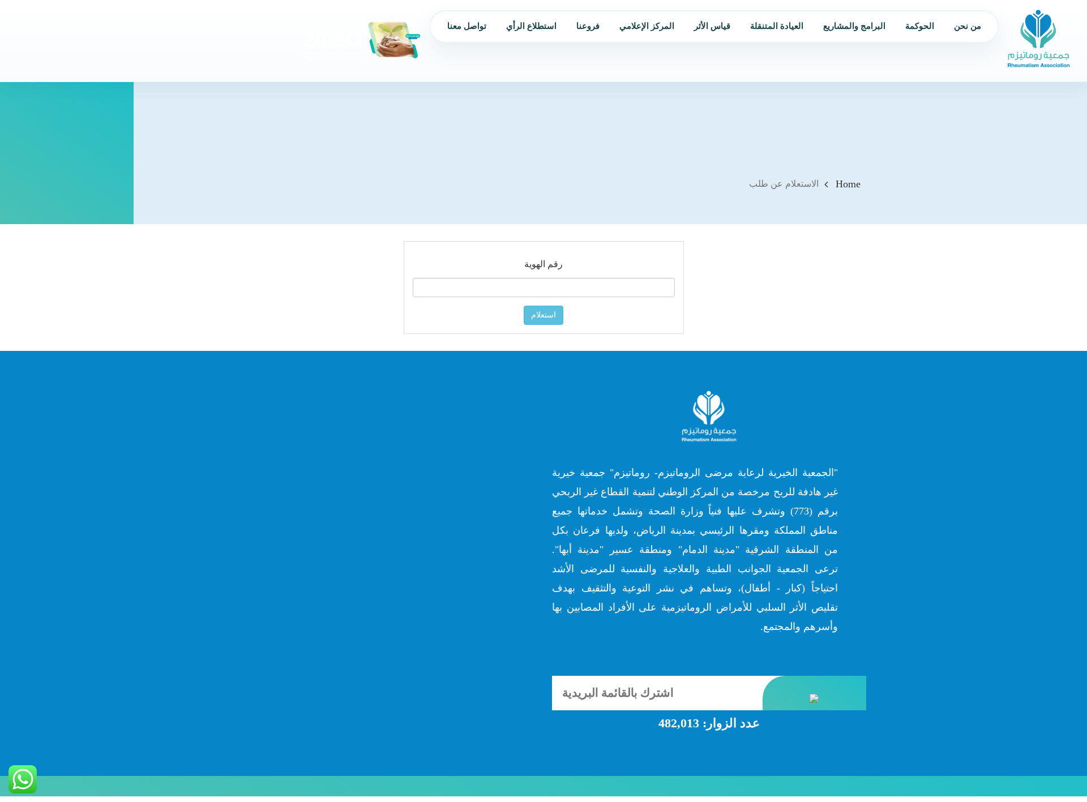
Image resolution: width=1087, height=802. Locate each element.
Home (848, 184)
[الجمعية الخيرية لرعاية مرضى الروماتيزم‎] (1039, 38)
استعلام (543, 315)
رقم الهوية (543, 264)
